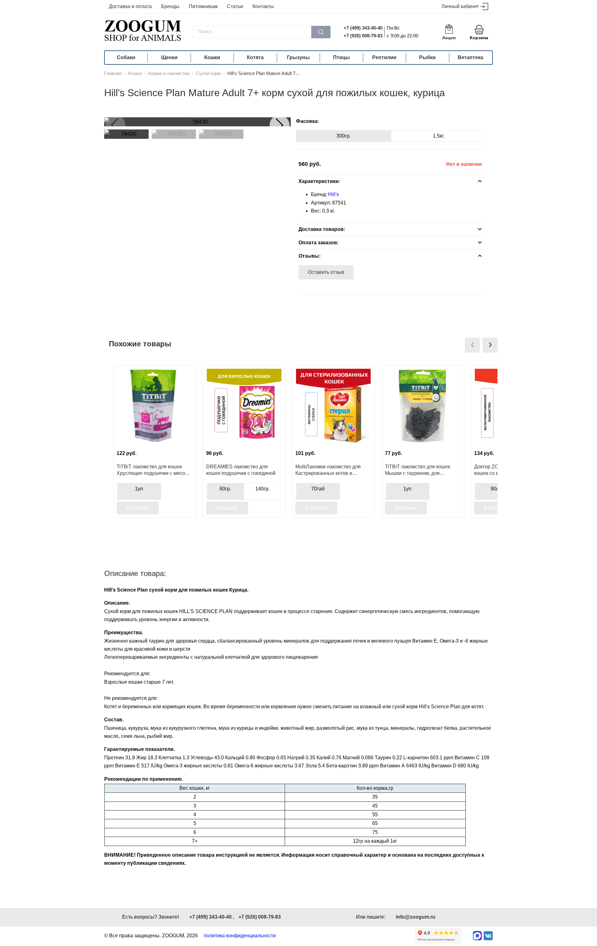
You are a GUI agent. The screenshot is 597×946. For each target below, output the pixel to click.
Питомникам (203, 6)
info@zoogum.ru (415, 917)
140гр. (262, 488)
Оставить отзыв (326, 272)
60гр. (225, 488)
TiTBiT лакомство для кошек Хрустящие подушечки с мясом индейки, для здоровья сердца (152, 470)
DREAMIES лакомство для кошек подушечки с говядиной (240, 470)
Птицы (341, 57)
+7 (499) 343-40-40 (363, 27)
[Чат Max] (477, 935)
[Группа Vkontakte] (488, 935)
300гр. (343, 135)
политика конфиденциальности (240, 935)
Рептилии (384, 57)
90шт (496, 488)
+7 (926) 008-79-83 (363, 35)
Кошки (212, 57)
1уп (139, 488)
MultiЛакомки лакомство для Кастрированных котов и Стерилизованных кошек (328, 470)
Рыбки (427, 57)
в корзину (138, 508)
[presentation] (472, 345)
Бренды (170, 6)
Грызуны (298, 57)
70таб (318, 488)
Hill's (333, 194)
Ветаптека (470, 57)
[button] (279, 125)
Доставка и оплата (130, 6)
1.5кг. (438, 135)
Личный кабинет (460, 6)
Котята (255, 57)
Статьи (235, 6)
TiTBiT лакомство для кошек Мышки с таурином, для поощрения (417, 470)
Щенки (169, 57)
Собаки (126, 57)
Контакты (263, 6)
